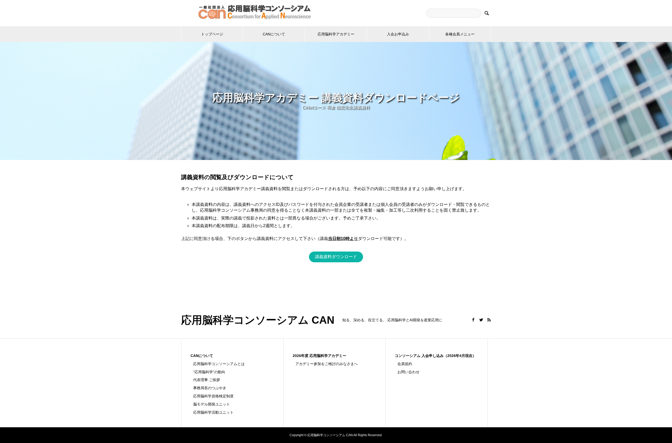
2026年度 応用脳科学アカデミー (319, 356)
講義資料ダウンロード (336, 256)
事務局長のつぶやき (209, 388)
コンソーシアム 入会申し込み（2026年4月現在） (435, 356)
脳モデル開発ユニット (211, 404)
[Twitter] (481, 320)
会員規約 (404, 364)
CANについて (274, 34)
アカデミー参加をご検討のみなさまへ (326, 364)
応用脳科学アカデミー (336, 34)
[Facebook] (473, 320)
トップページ (212, 34)
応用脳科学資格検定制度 (213, 396)
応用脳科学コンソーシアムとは (219, 364)
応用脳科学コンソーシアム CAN (257, 320)
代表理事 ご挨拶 (206, 380)
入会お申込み (398, 34)
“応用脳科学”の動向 (209, 372)
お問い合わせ (408, 372)
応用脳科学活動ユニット (213, 412)
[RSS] (489, 320)
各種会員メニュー (460, 34)
